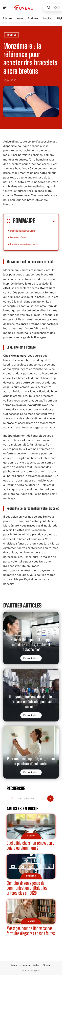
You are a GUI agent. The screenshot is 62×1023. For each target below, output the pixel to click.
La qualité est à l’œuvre (18, 237)
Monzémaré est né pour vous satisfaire (23, 230)
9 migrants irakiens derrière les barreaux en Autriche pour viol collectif (31, 701)
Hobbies (11, 35)
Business (31, 876)
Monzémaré (18, 355)
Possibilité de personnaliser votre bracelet (24, 244)
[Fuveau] (24, 7)
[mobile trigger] (6, 7)
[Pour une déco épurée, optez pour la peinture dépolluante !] (31, 752)
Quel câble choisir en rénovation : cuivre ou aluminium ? (30, 845)
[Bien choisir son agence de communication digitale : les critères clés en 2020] (31, 866)
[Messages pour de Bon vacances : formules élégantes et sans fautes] (31, 911)
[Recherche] (48, 7)
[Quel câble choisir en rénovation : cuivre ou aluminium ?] (31, 826)
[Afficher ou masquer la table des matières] (45, 221)
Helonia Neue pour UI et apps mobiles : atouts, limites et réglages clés (31, 644)
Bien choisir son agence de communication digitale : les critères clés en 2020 (27, 888)
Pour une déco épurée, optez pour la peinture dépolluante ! (31, 761)
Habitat (31, 836)
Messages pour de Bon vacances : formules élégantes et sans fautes (31, 931)
